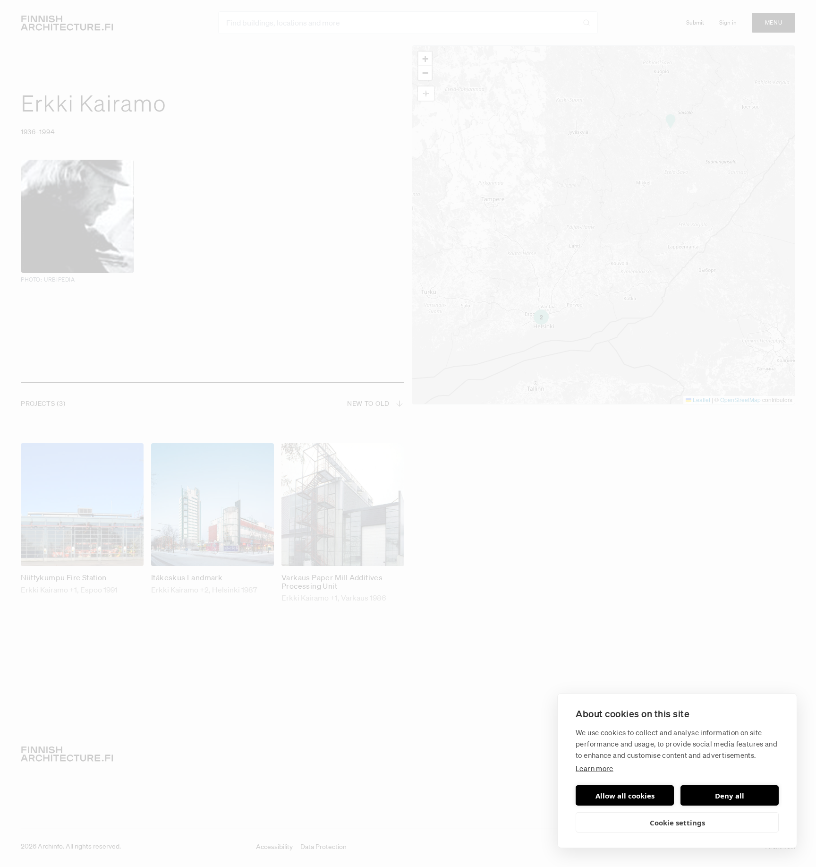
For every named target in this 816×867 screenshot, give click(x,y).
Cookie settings (677, 822)
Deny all (729, 795)
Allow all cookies (624, 795)
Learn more (594, 768)
